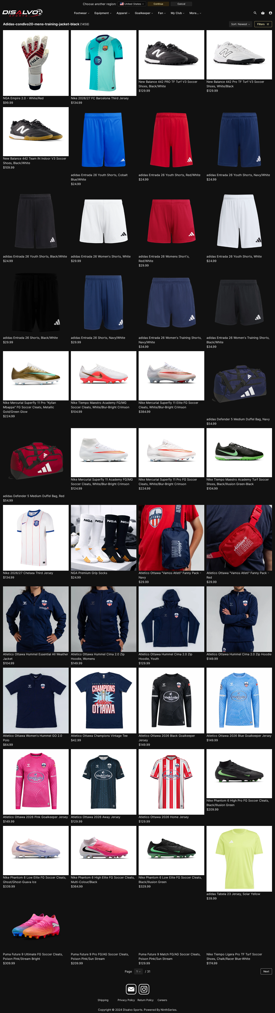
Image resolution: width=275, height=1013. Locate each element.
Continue (158, 3)
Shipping (103, 1000)
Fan (160, 13)
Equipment (101, 13)
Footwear (80, 13)
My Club (176, 13)
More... (194, 13)
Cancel (181, 3)
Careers (162, 1000)
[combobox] (132, 3)
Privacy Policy (126, 1000)
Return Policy (146, 1000)
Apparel (122, 13)
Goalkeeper (142, 13)
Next (266, 971)
